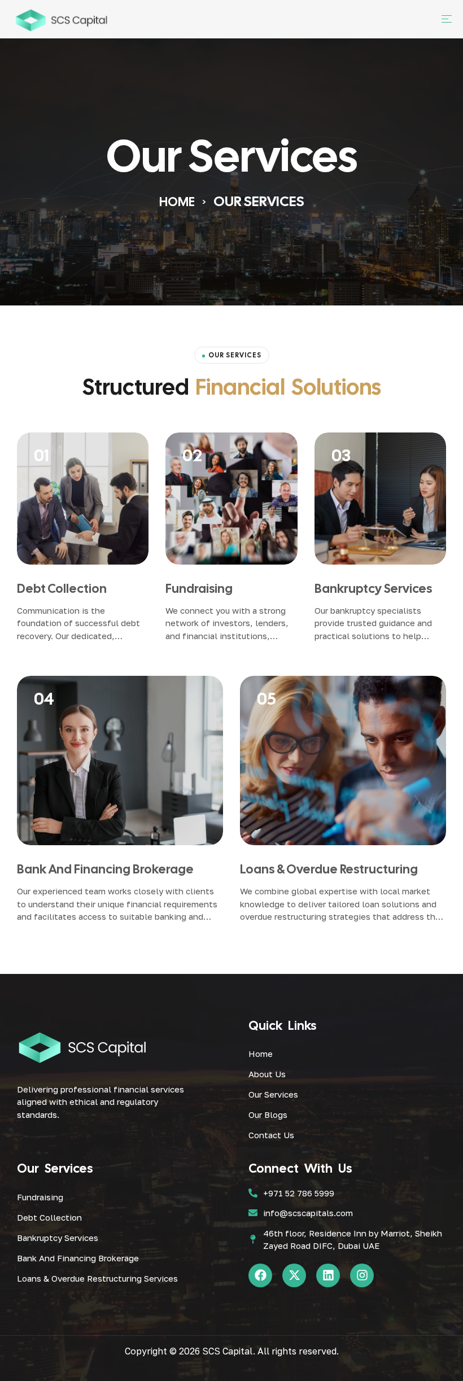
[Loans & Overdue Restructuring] (343, 760)
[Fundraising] (231, 498)
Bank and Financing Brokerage (105, 869)
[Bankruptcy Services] (380, 498)
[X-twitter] (294, 1275)
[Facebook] (260, 1275)
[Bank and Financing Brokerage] (120, 760)
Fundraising (199, 588)
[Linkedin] (328, 1275)
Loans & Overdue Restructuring (329, 869)
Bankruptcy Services (373, 588)
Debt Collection (62, 588)
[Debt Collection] (82, 498)
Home (177, 202)
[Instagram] (362, 1275)
